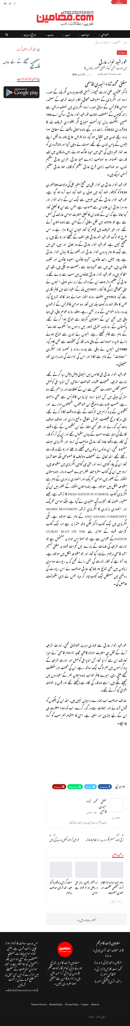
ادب (63, 34)
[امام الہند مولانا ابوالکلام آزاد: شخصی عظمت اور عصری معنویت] (112, 871)
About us (95, 1005)
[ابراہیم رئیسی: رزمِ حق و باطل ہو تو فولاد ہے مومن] (86, 871)
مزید (29, 34)
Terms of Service (39, 1005)
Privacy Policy (72, 1005)
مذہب (46, 34)
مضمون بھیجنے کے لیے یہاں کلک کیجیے (21, 63)
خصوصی (100, 34)
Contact (84, 1005)
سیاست (81, 34)
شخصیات (122, 53)
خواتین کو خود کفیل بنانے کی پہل (64, 840)
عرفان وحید (115, 963)
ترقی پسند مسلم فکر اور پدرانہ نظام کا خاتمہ (105, 840)
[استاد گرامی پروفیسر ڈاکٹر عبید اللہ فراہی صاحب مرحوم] (61, 871)
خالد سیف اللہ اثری (112, 951)
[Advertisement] (86, 613)
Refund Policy (56, 1005)
